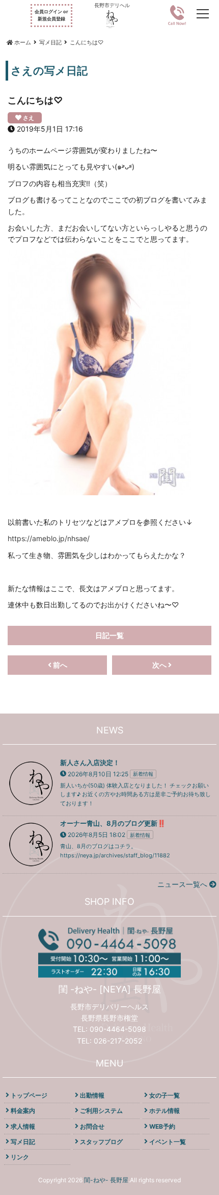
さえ (28, 117)
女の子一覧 (164, 1095)
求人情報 (23, 1126)
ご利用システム (101, 1110)
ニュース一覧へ (183, 884)
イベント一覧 (167, 1142)
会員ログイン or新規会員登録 (51, 15)
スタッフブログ (101, 1142)
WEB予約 (162, 1126)
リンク (20, 1157)
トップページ (29, 1095)
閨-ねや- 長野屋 (106, 1180)
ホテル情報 (164, 1110)
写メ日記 (23, 1142)
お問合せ (92, 1126)
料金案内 (23, 1110)
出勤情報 (92, 1095)
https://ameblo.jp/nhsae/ (49, 538)
